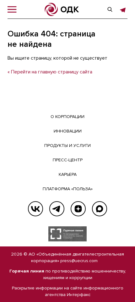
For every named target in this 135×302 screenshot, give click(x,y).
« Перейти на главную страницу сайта (50, 72)
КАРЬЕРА (68, 174)
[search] (109, 9)
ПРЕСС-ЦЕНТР (68, 160)
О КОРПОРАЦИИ (67, 116)
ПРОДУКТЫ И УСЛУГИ (67, 145)
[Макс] (99, 208)
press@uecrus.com (79, 260)
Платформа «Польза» (68, 188)
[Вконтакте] (35, 208)
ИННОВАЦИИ (68, 131)
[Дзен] (78, 208)
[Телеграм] (56, 208)
